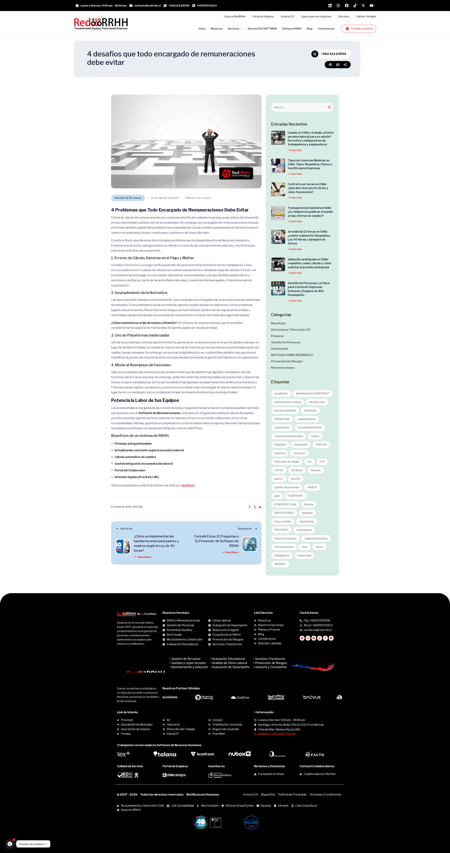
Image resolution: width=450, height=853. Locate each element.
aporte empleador (285, 410)
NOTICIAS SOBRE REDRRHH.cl (292, 355)
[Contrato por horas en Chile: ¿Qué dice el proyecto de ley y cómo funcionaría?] (278, 189)
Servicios (233, 28)
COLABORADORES (310, 427)
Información (279, 348)
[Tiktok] (319, 638)
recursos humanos (285, 538)
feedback (297, 470)
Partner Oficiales (366, 16)
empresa (279, 453)
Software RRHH (291, 28)
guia (276, 495)
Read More (144, 557)
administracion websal (287, 402)
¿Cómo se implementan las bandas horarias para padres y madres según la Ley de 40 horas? (156, 543)
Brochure (343, 16)
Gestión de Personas (128, 198)
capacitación (282, 427)
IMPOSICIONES (284, 512)
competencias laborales (288, 436)
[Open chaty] (10, 844)
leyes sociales (282, 521)
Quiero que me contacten (316, 16)
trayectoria (304, 555)
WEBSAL (280, 564)
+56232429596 (333, 54)
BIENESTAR (282, 419)
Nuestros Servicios (176, 612)
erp (309, 461)
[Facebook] (313, 638)
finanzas (316, 470)
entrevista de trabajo (286, 461)
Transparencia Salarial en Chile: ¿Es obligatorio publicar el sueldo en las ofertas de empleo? (310, 211)
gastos (278, 478)
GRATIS (312, 487)
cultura (315, 436)
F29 (322, 461)
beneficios (310, 410)
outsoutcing (306, 521)
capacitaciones (307, 419)
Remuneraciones (283, 367)
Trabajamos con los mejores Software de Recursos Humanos (159, 745)
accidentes (281, 393)
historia (308, 504)
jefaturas (307, 512)
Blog (310, 28)
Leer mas (296, 150)
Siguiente (245, 528)
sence (319, 547)
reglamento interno (315, 538)
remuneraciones (284, 547)
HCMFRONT (295, 495)
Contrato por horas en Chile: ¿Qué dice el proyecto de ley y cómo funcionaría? (308, 188)
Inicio (202, 28)
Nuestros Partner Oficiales (181, 688)
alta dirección (317, 402)
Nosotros (217, 28)
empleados (301, 444)
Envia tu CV (287, 16)
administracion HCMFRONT (312, 393)
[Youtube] (331, 638)
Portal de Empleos (263, 16)
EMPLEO (321, 444)
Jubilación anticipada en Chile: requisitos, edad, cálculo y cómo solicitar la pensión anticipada (309, 263)
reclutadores (304, 529)
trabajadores (282, 555)
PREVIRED (281, 529)
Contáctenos (326, 28)
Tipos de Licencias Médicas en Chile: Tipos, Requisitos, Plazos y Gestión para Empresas (310, 164)
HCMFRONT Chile (285, 504)
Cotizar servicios (361, 28)
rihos (305, 547)
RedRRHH (188, 485)
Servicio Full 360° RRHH (262, 28)
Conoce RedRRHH (234, 16)
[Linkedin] (302, 638)
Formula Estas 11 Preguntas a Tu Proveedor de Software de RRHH (216, 541)
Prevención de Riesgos (287, 361)
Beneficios (278, 323)
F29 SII (278, 470)
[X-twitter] (325, 638)
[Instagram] (308, 638)
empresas (299, 453)
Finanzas (277, 336)
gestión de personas (286, 487)
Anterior (127, 528)
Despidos (280, 444)
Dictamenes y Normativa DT (291, 329)
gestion (295, 478)
